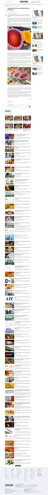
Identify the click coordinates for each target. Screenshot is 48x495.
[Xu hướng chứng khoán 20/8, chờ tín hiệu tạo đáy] (9, 231)
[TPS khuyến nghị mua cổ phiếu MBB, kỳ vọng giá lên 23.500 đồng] (9, 431)
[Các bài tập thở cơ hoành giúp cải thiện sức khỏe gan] (37, 36)
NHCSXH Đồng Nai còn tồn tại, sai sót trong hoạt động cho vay (23, 328)
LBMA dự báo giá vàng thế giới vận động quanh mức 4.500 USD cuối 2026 (22, 359)
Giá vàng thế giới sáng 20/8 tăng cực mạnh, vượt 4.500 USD (23, 242)
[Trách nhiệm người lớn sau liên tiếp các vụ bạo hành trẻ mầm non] (37, 13)
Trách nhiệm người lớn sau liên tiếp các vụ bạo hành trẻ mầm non (37, 17)
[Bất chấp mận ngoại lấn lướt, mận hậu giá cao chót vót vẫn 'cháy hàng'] (9, 126)
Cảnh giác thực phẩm (32, 473)
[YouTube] (41, 484)
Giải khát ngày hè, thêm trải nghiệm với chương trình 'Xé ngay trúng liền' (22, 460)
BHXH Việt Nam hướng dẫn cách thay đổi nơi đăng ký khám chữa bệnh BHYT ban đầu (22, 141)
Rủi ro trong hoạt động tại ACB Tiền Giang (21, 259)
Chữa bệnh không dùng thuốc (19, 473)
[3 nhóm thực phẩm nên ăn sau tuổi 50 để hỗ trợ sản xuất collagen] (9, 161)
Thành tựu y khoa (7, 475)
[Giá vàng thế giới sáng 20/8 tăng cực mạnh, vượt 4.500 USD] (9, 243)
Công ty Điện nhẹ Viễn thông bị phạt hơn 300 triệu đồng (23, 297)
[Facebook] (40, 484)
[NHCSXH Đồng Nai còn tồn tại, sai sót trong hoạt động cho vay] (9, 330)
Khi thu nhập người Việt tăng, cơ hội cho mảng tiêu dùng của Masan (22, 254)
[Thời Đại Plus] (39, 2)
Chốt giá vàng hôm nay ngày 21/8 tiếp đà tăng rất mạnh (23, 167)
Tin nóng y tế (6, 474)
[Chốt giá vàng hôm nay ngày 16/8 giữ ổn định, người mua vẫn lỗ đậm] (9, 373)
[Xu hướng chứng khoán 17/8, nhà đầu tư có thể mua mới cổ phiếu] (9, 367)
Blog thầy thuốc (36, 54)
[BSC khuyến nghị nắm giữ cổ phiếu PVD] (9, 237)
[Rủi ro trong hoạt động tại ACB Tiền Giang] (9, 262)
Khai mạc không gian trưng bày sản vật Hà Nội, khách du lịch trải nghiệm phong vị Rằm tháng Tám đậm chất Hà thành (22, 403)
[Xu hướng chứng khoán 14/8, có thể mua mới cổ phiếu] (9, 437)
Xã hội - (16, 142)
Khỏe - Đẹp (25, 477)
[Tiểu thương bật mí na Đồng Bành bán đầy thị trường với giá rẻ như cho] (9, 305)
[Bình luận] (6, 15)
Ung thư (25, 476)
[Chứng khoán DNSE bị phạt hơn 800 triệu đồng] (9, 280)
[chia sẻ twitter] (6, 10)
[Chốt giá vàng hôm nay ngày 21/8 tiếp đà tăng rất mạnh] (9, 169)
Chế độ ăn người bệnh (32, 472)
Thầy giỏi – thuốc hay (19, 470)
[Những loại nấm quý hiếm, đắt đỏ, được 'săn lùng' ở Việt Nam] (9, 118)
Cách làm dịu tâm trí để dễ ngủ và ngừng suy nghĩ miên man (40, 45)
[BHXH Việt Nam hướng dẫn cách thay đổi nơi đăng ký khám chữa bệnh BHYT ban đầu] (9, 143)
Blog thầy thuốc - (34, 64)
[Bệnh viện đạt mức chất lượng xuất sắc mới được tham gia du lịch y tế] (34, 23)
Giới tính (31, 475)
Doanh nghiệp (39, 472)
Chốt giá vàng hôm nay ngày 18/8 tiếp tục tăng (22, 284)
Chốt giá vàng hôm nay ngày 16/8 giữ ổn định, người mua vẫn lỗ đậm (22, 371)
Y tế (34, 9)
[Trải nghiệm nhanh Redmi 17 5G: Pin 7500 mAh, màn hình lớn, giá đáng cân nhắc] (9, 398)
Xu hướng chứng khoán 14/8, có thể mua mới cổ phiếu (22, 435)
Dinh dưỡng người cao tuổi (33, 471)
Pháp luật (6, 471)
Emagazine (18, 476)
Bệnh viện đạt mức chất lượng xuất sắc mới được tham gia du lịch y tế (39, 23)
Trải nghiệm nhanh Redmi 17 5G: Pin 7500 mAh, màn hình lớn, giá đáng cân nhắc (22, 397)
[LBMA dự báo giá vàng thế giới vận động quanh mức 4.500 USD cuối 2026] (9, 361)
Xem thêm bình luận (9, 102)
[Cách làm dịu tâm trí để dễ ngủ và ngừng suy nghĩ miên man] (34, 45)
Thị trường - (16, 175)
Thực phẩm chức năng (32, 474)
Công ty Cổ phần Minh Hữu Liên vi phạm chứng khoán (22, 353)
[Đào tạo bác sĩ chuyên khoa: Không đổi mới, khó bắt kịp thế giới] (34, 69)
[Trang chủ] (5, 4)
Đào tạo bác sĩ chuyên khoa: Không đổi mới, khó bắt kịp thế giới (40, 69)
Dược (11, 474)
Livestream (12, 473)
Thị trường (13, 11)
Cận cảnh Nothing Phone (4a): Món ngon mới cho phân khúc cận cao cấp (23, 217)
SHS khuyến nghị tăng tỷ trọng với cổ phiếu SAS (22, 191)
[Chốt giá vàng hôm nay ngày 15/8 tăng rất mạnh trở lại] (9, 385)
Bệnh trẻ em (25, 474)
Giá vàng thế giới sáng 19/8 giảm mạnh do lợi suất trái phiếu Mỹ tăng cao (22, 266)
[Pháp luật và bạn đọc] (35, 2)
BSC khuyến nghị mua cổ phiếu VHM (21, 290)
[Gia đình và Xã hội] (32, 2)
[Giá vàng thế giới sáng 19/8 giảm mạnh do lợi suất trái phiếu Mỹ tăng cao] (9, 268)
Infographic (18, 478)
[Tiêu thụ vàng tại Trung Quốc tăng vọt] (9, 455)
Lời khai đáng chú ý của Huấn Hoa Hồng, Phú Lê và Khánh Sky (23, 153)
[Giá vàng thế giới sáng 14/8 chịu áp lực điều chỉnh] (9, 424)
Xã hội (5, 470)
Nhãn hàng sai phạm (40, 471)
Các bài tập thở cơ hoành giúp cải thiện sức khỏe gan (37, 40)
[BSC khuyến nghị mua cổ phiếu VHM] (9, 293)
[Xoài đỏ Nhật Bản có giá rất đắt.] (19, 38)
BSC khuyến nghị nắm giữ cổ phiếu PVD (21, 235)
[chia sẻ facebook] (6, 8)
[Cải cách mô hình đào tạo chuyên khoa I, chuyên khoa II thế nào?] (34, 73)
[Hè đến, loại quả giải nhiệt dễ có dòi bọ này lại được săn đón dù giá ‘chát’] (27, 126)
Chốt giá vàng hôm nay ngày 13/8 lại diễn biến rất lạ (23, 441)
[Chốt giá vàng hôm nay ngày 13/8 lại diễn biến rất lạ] (9, 443)
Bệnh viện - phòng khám (19, 471)
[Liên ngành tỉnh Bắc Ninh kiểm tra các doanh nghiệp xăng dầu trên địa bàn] (9, 311)
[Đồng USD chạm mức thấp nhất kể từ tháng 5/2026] (9, 379)
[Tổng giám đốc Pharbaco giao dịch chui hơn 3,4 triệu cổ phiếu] (9, 225)
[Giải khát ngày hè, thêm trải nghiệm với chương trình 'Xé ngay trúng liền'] (9, 462)
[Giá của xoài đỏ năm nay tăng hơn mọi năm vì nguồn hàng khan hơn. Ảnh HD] (19, 75)
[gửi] (29, 106)
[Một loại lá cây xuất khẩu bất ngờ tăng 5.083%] (18, 126)
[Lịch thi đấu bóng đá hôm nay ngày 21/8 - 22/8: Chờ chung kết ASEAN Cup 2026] (9, 136)
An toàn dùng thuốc (13, 475)
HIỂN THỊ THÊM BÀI (18, 465)
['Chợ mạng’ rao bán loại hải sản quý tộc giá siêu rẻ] (27, 118)
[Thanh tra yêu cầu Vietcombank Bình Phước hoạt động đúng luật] (9, 348)
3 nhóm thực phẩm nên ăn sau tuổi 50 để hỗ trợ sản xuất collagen (22, 159)
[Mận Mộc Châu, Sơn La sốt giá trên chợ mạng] (18, 118)
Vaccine (12, 478)
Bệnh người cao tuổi (26, 470)
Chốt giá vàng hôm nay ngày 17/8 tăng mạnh (22, 340)
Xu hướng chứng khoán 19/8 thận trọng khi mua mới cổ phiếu (22, 273)
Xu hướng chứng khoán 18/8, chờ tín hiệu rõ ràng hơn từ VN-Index (23, 322)
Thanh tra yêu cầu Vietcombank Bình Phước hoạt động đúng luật (23, 347)
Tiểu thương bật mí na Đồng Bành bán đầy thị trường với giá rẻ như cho (22, 303)
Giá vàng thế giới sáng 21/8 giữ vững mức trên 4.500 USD (22, 186)
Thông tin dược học (13, 476)
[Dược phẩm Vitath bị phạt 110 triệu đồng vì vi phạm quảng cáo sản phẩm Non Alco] (9, 181)
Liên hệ (41, 486)
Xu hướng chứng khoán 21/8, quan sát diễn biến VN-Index (22, 198)
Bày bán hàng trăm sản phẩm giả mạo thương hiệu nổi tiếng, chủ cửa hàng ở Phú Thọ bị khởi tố (23, 417)
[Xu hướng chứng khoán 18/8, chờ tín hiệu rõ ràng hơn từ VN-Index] (9, 324)
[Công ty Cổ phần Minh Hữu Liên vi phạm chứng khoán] (9, 355)
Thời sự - (16, 148)
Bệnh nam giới (25, 473)
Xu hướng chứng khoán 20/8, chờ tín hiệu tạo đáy (23, 228)
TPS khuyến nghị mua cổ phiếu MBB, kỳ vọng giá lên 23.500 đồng (23, 429)
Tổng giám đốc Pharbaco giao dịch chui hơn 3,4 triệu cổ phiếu (22, 223)
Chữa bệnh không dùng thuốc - (35, 41)
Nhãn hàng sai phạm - (17, 181)
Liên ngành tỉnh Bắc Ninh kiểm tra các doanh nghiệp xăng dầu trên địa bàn (22, 310)
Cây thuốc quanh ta (19, 472)
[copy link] (6, 12)
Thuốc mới (12, 477)
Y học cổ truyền (36, 31)
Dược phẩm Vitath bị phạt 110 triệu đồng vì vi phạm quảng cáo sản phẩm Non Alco (22, 180)
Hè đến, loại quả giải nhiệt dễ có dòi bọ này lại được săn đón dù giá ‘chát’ (27, 130)
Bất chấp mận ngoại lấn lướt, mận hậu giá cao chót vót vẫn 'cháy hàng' (9, 130)
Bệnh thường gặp (26, 471)
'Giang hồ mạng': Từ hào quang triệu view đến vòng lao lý (22, 147)
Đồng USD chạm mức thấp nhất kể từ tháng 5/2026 (22, 378)
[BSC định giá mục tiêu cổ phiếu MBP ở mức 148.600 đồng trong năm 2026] (9, 317)
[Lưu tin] (6, 13)
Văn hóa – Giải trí (39, 474)
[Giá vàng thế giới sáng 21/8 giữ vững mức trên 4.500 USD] (9, 188)
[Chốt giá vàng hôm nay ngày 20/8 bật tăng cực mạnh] (9, 206)
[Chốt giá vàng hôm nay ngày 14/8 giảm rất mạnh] (9, 412)
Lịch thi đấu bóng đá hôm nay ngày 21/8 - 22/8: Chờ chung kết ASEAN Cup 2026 (22, 135)
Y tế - (37, 24)
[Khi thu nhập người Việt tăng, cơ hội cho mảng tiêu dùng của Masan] (9, 256)
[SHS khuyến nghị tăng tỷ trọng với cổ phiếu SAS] (9, 194)
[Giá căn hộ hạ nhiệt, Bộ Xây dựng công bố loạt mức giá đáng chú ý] (9, 175)
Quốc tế (6, 472)
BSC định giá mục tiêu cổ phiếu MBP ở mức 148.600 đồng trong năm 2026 (22, 316)
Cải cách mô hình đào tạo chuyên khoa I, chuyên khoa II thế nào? (40, 73)
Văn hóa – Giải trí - (17, 136)
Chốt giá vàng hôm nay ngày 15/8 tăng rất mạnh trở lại (22, 384)
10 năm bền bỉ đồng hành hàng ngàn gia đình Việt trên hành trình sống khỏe (23, 211)
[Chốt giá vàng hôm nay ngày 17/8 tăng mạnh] (9, 342)
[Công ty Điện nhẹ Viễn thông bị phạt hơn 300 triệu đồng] (9, 299)
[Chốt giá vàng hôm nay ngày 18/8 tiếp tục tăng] (9, 287)
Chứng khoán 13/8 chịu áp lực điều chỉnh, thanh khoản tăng (22, 448)
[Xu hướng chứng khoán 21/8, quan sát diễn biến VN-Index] (9, 200)
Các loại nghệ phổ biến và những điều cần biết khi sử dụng (40, 50)
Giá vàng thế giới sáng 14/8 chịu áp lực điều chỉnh (22, 423)
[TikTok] (39, 484)
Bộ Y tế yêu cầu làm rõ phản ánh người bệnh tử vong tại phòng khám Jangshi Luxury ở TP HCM (40, 27)
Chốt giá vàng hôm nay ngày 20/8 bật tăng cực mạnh (22, 205)
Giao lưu (12, 472)
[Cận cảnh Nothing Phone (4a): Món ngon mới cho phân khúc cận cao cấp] (9, 219)
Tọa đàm (12, 471)
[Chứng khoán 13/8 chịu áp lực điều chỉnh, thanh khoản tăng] (9, 449)
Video (17, 477)
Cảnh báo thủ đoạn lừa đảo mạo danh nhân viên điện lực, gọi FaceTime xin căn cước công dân (22, 390)
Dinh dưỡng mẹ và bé (32, 470)
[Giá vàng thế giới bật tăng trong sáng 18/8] (9, 336)
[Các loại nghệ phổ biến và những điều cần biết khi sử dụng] (34, 50)
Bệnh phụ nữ (25, 472)
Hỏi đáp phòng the (32, 476)
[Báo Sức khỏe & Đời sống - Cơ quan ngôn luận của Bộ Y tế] (24, 1)
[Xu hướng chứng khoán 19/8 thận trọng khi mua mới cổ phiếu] (9, 274)
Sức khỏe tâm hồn (26, 475)
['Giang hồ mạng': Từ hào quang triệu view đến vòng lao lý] (9, 149)
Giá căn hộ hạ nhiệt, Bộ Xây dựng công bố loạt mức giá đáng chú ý (22, 174)
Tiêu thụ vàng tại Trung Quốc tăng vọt (21, 453)
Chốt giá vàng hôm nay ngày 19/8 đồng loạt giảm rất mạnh (23, 248)
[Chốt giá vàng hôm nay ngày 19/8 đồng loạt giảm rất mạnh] (9, 249)
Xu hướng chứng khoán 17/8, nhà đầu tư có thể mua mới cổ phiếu (22, 365)
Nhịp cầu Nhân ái (39, 473)
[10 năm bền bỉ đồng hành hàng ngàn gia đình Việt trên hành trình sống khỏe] (9, 212)
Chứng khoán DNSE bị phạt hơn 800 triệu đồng (22, 278)
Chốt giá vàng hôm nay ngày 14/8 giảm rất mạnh (23, 410)
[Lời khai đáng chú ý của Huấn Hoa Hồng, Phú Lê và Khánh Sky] (9, 155)
